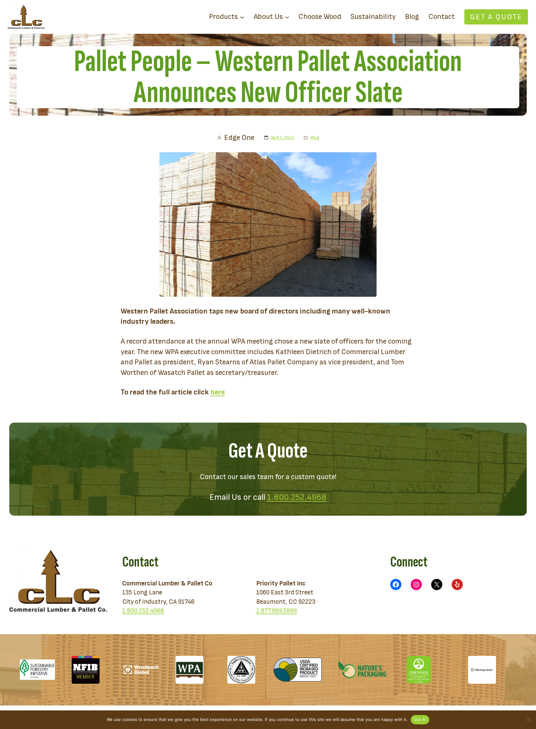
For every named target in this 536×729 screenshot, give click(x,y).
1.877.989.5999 (276, 611)
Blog (315, 137)
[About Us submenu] (287, 17)
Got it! (420, 719)
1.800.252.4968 (297, 497)
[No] (528, 720)
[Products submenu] (242, 17)
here (217, 392)
